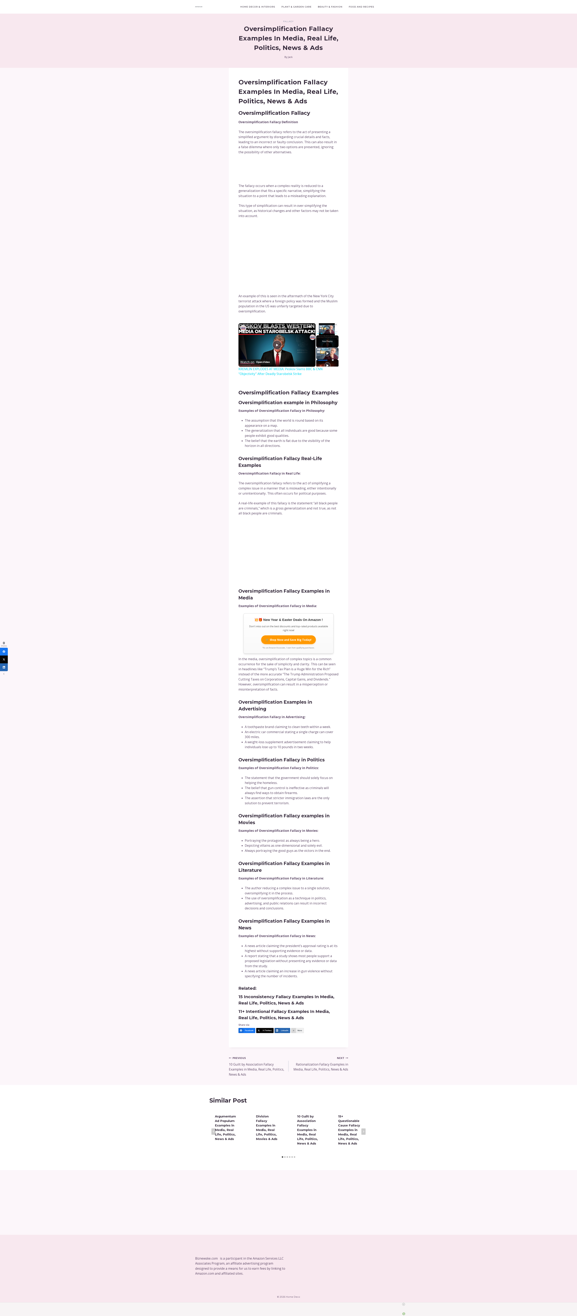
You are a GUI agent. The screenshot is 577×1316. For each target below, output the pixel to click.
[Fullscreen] (335, 333)
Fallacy (288, 21)
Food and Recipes (361, 6)
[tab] (282, 1157)
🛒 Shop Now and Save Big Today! (288, 640)
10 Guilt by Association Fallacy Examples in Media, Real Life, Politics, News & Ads (256, 1066)
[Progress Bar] (326, 331)
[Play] (318, 333)
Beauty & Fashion (330, 6)
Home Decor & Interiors (257, 6)
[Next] (363, 1131)
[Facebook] (4, 652)
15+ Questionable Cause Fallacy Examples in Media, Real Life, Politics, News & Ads (349, 1130)
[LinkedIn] (4, 667)
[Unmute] (321, 333)
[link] (243, 328)
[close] (289, 1304)
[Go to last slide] (213, 1131)
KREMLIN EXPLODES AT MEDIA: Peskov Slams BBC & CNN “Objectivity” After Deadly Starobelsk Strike (276, 328)
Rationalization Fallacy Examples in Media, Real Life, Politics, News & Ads (320, 1064)
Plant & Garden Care (296, 6)
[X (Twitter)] (4, 659)
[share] (309, 326)
